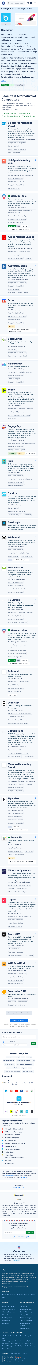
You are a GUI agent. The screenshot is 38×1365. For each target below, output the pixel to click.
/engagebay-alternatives (10, 424)
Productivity (19, 1341)
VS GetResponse (10, 1140)
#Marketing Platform (28, 116)
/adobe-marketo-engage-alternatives (14, 235)
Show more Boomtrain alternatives (19, 1013)
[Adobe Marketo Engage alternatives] (4, 237)
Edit (4, 81)
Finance (32, 1346)
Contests (29, 1057)
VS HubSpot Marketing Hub (13, 1129)
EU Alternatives (9, 1175)
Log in (4, 1042)
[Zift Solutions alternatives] (4, 731)
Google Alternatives (26, 1312)
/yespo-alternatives (8, 387)
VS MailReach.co (10, 1146)
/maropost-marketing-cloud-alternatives (15, 762)
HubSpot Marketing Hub (17, 66)
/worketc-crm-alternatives (10, 961)
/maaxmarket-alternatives (10, 361)
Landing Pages (9, 1064)
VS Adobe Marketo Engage (13, 1132)
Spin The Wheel (20, 1359)
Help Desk (10, 1341)
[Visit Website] (35, 160)
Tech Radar (23, 1306)
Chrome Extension (8, 1312)
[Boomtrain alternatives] (6, 17)
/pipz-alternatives (7, 459)
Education (5, 1348)
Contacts (20, 1295)
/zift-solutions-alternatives (10, 729)
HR (22, 1343)
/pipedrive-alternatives (9, 796)
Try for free (12, 226)
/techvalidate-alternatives (10, 565)
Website (5, 85)
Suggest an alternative (19, 1020)
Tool (30, 1068)
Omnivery (18, 1203)
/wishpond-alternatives (9, 535)
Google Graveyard (26, 1320)
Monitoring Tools (22, 1346)
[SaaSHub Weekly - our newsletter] (27, 3)
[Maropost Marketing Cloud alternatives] (4, 765)
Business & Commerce (12, 1057)
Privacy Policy (15, 1353)
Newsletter (5, 1323)
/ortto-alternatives (8, 298)
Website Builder (28, 1071)
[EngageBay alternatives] (4, 427)
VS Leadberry (9, 1155)
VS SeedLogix (9, 1152)
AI (3, 1336)
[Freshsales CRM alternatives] (4, 992)
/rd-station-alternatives (9, 598)
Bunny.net (18, 1357)
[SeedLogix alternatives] (4, 523)
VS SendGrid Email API (12, 1149)
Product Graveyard (26, 1318)
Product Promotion (8, 1295)
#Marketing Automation (9, 113)
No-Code (8, 1336)
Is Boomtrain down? (19, 1187)
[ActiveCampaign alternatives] (4, 266)
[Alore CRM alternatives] (4, 934)
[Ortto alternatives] (4, 301)
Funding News (7, 1318)
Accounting (6, 1343)
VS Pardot (7, 1161)
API (3, 1297)
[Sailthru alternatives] (4, 494)
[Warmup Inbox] (4, 196)
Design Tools (29, 1336)
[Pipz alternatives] (4, 461)
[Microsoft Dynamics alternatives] (4, 871)
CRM (4, 1341)
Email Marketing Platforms (26, 1060)
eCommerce (15, 1343)
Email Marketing (8, 1060)
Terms (25, 1353)
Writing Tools (29, 1343)
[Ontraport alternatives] (4, 672)
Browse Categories (8, 1306)
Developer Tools (18, 1336)
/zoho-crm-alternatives (9, 835)
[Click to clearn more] (19, 1253)
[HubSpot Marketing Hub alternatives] (4, 161)
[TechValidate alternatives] (4, 568)
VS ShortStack (9, 1163)
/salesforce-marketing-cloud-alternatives (15, 121)
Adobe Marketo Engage (11, 69)
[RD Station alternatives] (4, 600)
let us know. (24, 1177)
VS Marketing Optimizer (12, 1135)
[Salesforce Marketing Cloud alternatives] (4, 123)
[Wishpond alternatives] (4, 538)
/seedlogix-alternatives (9, 520)
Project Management (9, 1346)
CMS (22, 1057)
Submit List (6, 1320)
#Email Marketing (24, 113)
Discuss (27, 1295)
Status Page (19, 85)
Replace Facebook (26, 1309)
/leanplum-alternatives (9, 700)
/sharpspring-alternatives (10, 337)
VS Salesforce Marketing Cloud (14, 1143)
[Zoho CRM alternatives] (4, 838)
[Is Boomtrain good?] (11, 85)
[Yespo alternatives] (4, 390)
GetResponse (27, 77)
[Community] (31, 3)
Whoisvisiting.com (9, 77)
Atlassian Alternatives (27, 1315)
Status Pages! (6, 1315)
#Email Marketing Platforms (11, 116)
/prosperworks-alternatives (11, 897)
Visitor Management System (12, 1071)
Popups (24, 1068)
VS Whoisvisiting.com (11, 1137)
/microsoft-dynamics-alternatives (13, 868)
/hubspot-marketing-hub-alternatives (14, 158)
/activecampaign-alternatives (11, 264)
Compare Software (8, 1309)
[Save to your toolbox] (6, 24)
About (33, 1295)
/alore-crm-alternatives (9, 932)
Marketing (28, 1341)
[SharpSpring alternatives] (4, 339)
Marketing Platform (13, 1068)
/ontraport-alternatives (9, 669)
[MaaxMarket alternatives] (4, 364)
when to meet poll (17, 1361)
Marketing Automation (25, 1064)
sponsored (16, 1260)
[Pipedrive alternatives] (4, 799)
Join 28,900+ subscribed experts (19, 1237)
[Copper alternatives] (4, 900)
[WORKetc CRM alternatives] (4, 964)
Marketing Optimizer (13, 74)
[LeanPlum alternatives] (4, 703)
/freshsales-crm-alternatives (11, 989)
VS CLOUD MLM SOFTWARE (14, 1158)
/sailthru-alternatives (8, 491)
